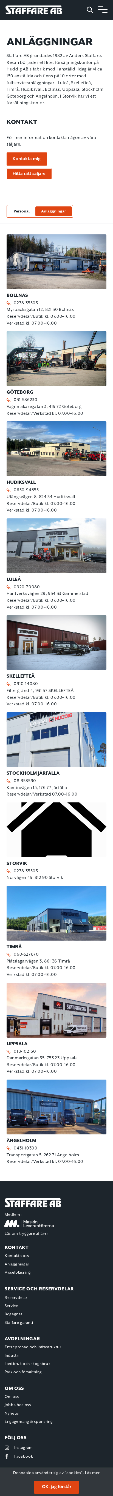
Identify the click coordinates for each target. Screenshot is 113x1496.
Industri (12, 1355)
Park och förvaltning (23, 1372)
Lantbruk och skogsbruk (27, 1364)
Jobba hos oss (18, 1405)
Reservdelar (16, 1298)
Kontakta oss (17, 1256)
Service (11, 1306)
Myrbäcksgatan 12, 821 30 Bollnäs (40, 309)
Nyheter (12, 1413)
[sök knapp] (92, 10)
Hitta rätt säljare (29, 173)
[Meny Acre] (103, 10)
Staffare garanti (19, 1323)
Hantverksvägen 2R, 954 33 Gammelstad (48, 593)
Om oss (12, 1397)
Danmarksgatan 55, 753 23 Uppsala (42, 1058)
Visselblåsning (18, 1272)
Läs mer (92, 1473)
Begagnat (13, 1314)
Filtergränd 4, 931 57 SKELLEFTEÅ (40, 690)
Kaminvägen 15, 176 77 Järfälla (37, 787)
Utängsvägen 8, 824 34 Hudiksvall (41, 497)
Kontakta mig (27, 159)
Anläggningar (53, 211)
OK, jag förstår (56, 1486)
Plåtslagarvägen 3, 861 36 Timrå (38, 961)
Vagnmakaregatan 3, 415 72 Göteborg (44, 406)
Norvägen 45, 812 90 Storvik (35, 877)
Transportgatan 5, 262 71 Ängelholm (43, 1155)
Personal (22, 211)
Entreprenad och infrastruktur (33, 1347)
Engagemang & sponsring (29, 1422)
